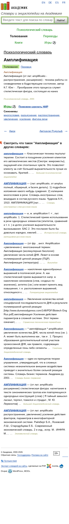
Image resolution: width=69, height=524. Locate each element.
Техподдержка (23, 455)
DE (50, 2)
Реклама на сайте (39, 455)
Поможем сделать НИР (33, 106)
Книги (18, 42)
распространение (48, 115)
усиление (25, 119)
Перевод (26, 66)
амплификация (13, 153)
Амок (12, 131)
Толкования (18, 36)
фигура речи (39, 119)
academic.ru (14, 6)
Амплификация (14, 243)
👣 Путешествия (9, 461)
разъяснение (29, 115)
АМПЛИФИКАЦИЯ (15, 183)
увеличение (11, 119)
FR (63, 2)
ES (57, 2)
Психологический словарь (34, 29)
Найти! (61, 20)
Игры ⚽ (50, 42)
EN (43, 2)
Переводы (50, 36)
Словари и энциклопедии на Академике (31, 13)
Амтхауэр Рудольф (51, 131)
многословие (11, 115)
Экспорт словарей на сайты (14, 466)
